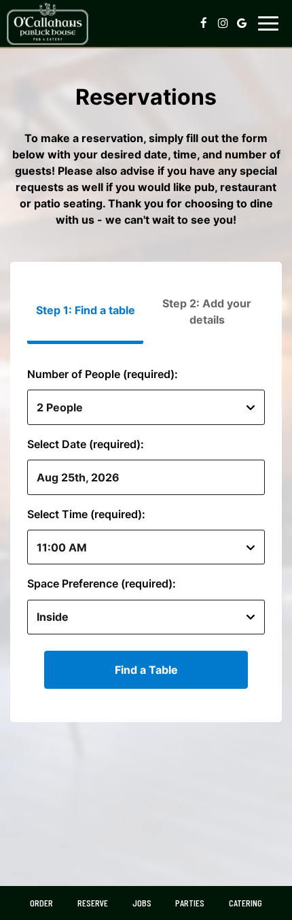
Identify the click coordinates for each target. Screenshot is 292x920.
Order (41, 902)
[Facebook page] (203, 23)
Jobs (141, 902)
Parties (189, 902)
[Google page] (241, 23)
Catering (245, 902)
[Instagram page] (222, 23)
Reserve (92, 902)
